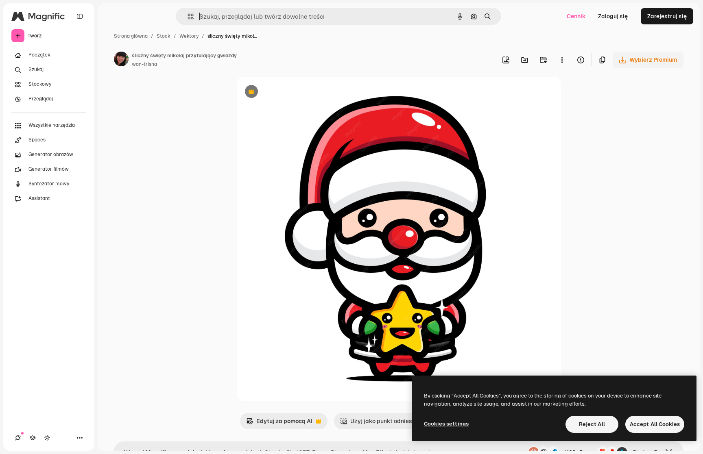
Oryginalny (292, 92)
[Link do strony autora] (121, 60)
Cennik (576, 16)
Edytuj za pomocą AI (279, 423)
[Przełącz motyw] (47, 437)
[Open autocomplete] (187, 16)
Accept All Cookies (655, 424)
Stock (163, 36)
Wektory (189, 36)
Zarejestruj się (667, 16)
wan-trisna (144, 64)
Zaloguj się (613, 16)
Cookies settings (446, 423)
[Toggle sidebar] (79, 16)
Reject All (592, 424)
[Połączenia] (17, 437)
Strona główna (131, 36)
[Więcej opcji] (562, 60)
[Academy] (32, 437)
